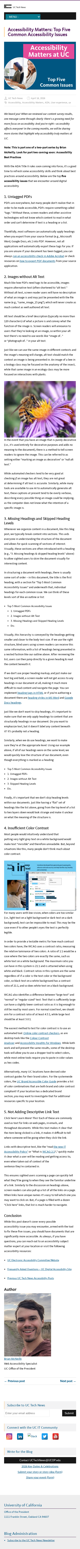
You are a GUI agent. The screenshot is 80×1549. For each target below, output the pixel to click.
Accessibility (14, 102)
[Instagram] (9, 1436)
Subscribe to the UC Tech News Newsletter (31, 1540)
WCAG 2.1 (48, 1151)
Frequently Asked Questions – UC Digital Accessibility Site (39, 1269)
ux (70, 102)
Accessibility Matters (32, 102)
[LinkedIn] (20, 1436)
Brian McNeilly (13, 1359)
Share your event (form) (40, 1477)
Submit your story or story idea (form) (40, 1472)
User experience (59, 102)
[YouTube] (55, 1436)
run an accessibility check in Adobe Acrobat (38, 256)
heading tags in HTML (30, 693)
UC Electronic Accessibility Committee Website (33, 1260)
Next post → (68, 1381)
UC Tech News (15, 98)
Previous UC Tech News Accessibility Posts (30, 1278)
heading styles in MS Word (43, 697)
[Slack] (32, 1436)
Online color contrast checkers (41, 1033)
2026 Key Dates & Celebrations (40, 1466)
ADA (47, 102)
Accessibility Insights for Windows (40, 1043)
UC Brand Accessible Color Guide (36, 1081)
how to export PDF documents (37, 261)
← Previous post (14, 1381)
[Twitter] (45, 1436)
